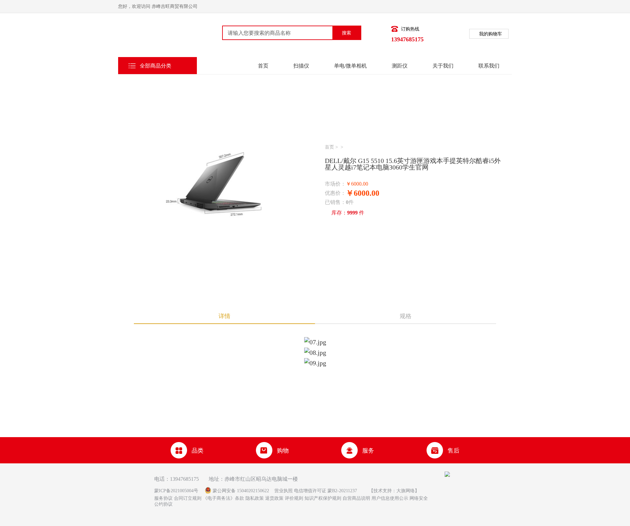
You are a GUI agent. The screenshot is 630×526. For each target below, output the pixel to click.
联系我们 (488, 65)
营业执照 (283, 490)
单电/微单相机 (350, 65)
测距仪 (400, 65)
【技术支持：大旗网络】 (394, 490)
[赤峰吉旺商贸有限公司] (152, 37)
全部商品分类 (155, 65)
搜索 (346, 32)
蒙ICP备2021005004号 (176, 490)
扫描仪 (301, 65)
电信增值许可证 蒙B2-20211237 (326, 490)
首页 (263, 65)
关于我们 (442, 65)
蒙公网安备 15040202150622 (241, 490)
